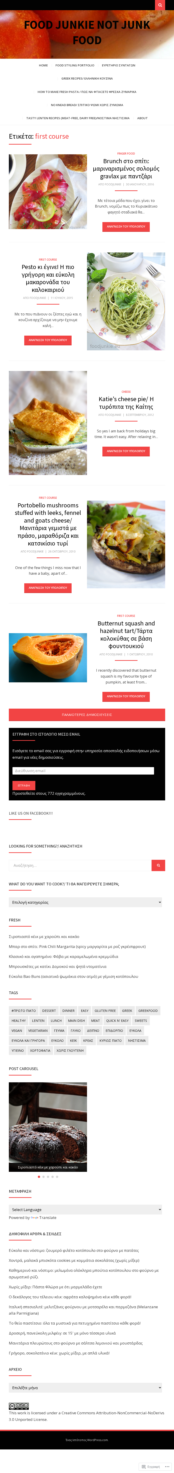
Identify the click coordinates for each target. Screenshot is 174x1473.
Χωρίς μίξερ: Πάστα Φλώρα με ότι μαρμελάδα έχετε (55, 1286)
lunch (56, 1020)
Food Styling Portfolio (75, 65)
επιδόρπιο (114, 1030)
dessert (49, 1010)
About (142, 118)
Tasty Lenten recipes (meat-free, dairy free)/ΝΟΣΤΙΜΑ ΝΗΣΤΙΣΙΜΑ (78, 118)
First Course (48, 260)
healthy (19, 1020)
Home (43, 65)
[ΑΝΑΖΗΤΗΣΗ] (158, 865)
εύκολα (135, 1030)
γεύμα (59, 1030)
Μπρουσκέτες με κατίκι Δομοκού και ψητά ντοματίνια (57, 966)
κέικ (73, 1040)
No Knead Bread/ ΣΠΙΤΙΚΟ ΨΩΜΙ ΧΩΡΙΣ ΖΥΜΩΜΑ (87, 105)
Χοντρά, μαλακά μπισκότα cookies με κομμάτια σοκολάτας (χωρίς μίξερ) (74, 1260)
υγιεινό (18, 1050)
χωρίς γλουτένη (70, 1050)
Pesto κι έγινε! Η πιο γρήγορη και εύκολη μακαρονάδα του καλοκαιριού (48, 278)
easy (84, 1010)
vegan (17, 1030)
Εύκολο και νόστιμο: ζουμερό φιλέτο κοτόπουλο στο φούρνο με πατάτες (74, 1250)
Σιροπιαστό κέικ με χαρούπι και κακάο (44, 936)
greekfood (148, 1010)
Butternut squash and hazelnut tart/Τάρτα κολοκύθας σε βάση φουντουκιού (126, 634)
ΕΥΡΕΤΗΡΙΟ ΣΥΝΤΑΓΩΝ (118, 65)
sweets (141, 1020)
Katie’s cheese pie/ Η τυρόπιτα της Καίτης (126, 403)
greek (127, 1010)
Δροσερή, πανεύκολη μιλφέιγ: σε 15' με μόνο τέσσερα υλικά (62, 1333)
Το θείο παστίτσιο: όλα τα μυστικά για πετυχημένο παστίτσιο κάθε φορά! (74, 1323)
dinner (68, 1010)
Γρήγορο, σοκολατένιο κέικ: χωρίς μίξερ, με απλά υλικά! (59, 1353)
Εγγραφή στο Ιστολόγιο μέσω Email (46, 734)
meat (95, 1020)
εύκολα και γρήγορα (28, 1040)
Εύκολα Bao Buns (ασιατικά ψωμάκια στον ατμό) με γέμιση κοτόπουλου (73, 976)
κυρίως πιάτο (110, 1040)
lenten (38, 1020)
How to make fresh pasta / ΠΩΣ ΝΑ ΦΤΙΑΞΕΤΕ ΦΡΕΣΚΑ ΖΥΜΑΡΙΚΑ (87, 92)
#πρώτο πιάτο (24, 1010)
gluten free (105, 1010)
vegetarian (38, 1030)
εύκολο (57, 1040)
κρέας (88, 1040)
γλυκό (76, 1030)
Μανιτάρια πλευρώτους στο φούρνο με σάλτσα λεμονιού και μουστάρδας (76, 1343)
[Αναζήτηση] (160, 5)
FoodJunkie (113, 184)
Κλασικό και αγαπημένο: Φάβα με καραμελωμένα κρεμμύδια (63, 956)
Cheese (126, 392)
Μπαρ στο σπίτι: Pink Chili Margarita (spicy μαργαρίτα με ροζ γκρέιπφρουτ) (77, 946)
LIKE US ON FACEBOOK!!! (31, 813)
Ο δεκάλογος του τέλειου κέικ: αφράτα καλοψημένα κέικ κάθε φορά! (70, 1296)
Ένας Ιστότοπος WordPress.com (87, 1440)
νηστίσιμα (137, 1040)
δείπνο (93, 1030)
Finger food (126, 153)
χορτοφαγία (40, 1050)
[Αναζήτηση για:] (80, 865)
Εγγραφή (24, 785)
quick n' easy (117, 1020)
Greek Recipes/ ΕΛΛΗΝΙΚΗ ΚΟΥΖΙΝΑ (87, 78)
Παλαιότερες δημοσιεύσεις (87, 714)
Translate (47, 1217)
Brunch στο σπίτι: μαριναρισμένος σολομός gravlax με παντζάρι (126, 168)
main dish (76, 1020)
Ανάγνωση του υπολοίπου (126, 226)
